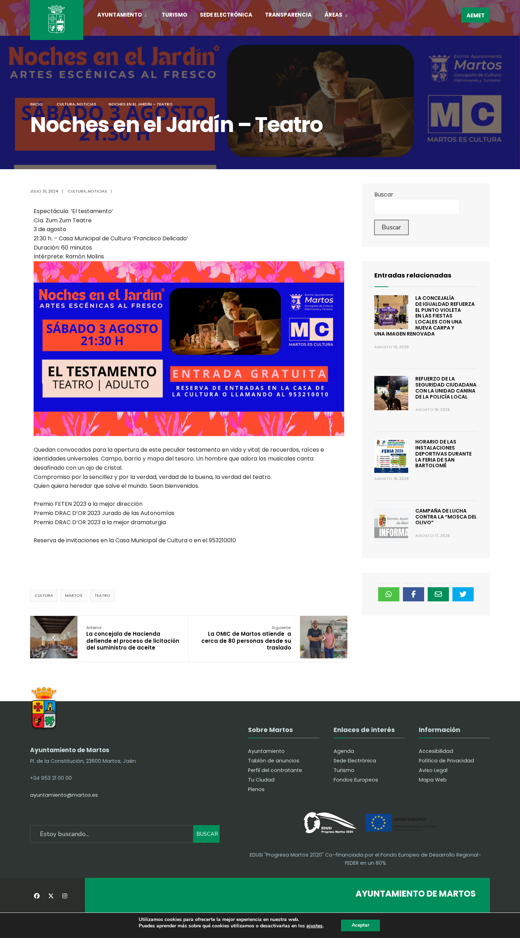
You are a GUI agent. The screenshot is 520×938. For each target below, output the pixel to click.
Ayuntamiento (119, 14)
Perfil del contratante (275, 770)
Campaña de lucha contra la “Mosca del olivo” (446, 516)
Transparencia (288, 14)
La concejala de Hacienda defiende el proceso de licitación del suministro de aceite (132, 638)
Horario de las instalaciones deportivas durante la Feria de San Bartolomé (443, 453)
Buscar (383, 194)
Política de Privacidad (446, 760)
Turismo (174, 14)
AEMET (476, 15)
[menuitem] (125, 13)
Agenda (344, 751)
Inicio (36, 104)
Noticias (86, 104)
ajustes (314, 926)
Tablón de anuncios (273, 760)
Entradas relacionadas (412, 275)
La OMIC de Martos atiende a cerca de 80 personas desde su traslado (246, 638)
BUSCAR (207, 833)
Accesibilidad (436, 751)
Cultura (66, 104)
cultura (44, 595)
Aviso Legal (433, 770)
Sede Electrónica (226, 14)
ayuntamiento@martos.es (64, 795)
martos (73, 595)
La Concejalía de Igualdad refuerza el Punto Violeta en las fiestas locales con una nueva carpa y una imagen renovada (424, 315)
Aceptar (360, 925)
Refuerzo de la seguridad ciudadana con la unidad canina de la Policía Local (445, 387)
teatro (102, 595)
